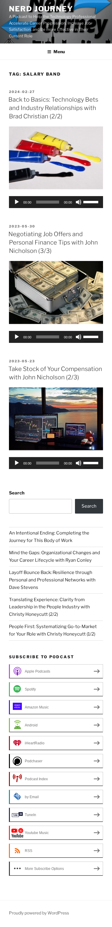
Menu (59, 51)
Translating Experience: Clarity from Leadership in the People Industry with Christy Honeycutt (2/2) (49, 607)
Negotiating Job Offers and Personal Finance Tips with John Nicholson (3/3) (53, 242)
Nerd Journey (41, 8)
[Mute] (79, 202)
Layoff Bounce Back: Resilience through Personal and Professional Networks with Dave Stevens (52, 580)
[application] (56, 202)
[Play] (17, 202)
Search (16, 493)
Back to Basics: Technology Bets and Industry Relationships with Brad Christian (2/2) (53, 108)
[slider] (91, 201)
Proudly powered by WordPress (39, 912)
